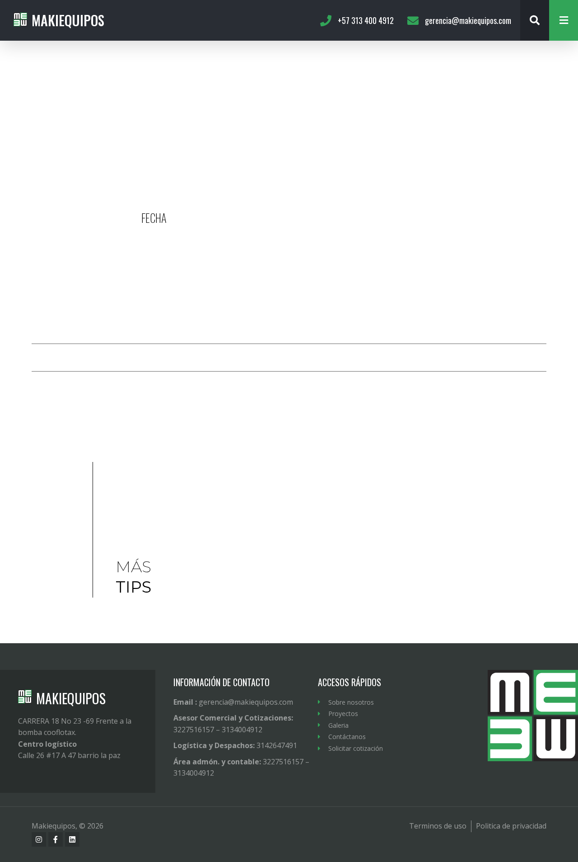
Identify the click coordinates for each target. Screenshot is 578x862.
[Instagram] (39, 839)
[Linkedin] (72, 839)
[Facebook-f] (55, 839)
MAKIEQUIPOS (71, 698)
